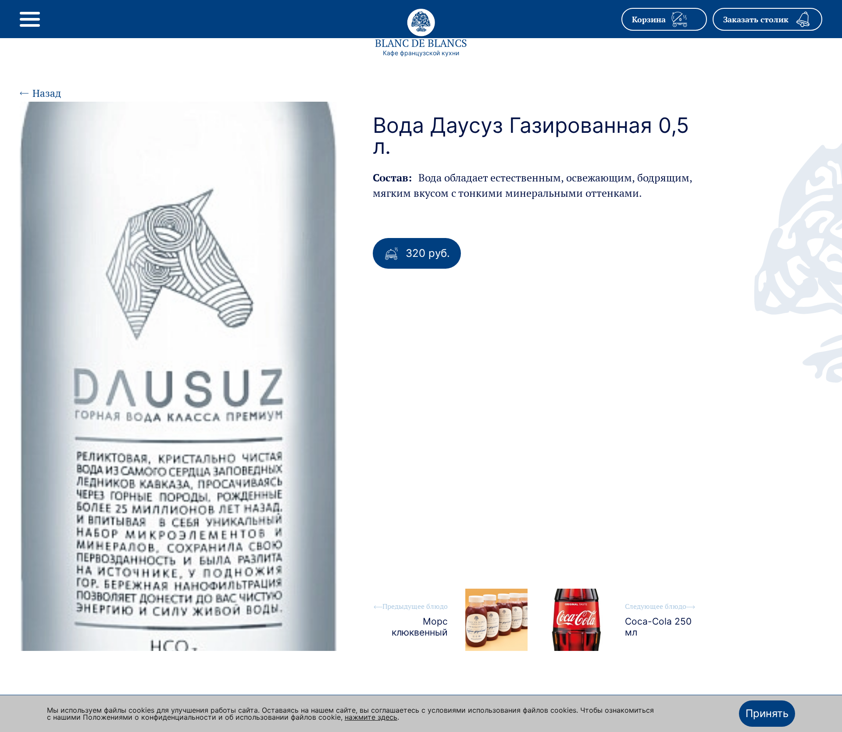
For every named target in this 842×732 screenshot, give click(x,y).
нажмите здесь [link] (371, 717)
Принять (767, 713)
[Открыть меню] (30, 19)
